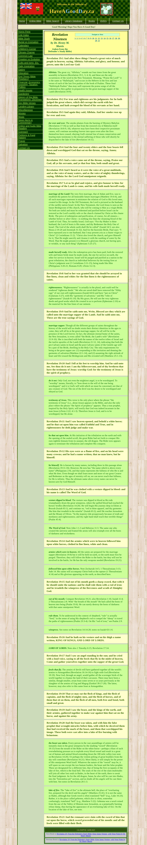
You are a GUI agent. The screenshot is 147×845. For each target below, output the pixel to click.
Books (92, 21)
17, (113, 38)
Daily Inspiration (26, 66)
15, (107, 38)
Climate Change (26, 52)
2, (77, 38)
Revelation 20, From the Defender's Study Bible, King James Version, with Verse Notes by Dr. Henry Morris (91, 835)
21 (99, 41)
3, (79, 38)
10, (93, 38)
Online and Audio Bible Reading (29, 127)
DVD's (103, 21)
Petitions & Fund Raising (26, 136)
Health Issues (25, 90)
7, (87, 38)
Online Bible (35, 21)
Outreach (23, 131)
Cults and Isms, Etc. (28, 62)
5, (83, 38)
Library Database (73, 21)
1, (75, 38)
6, (85, 38)
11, (96, 38)
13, (102, 38)
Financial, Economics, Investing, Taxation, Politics (29, 84)
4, (81, 38)
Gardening (23, 93)
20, (96, 41)
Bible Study (24, 38)
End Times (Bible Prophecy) (27, 77)
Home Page (24, 31)
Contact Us (118, 21)
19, (119, 38)
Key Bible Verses (27, 103)
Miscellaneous (25, 110)
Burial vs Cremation (28, 42)
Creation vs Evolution (29, 59)
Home (22, 21)
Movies (22, 113)
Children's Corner (27, 49)
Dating (21, 69)
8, (89, 38)
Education (23, 73)
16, (110, 38)
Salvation (23, 144)
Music (21, 117)
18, (116, 38)
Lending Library (26, 106)
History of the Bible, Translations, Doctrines (30, 98)
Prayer (21, 141)
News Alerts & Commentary (25, 121)
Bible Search (52, 21)
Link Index (23, 35)
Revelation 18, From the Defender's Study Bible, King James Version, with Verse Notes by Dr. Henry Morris (92, 840)
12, (99, 38)
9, (91, 38)
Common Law (25, 56)
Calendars (23, 45)
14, (105, 38)
